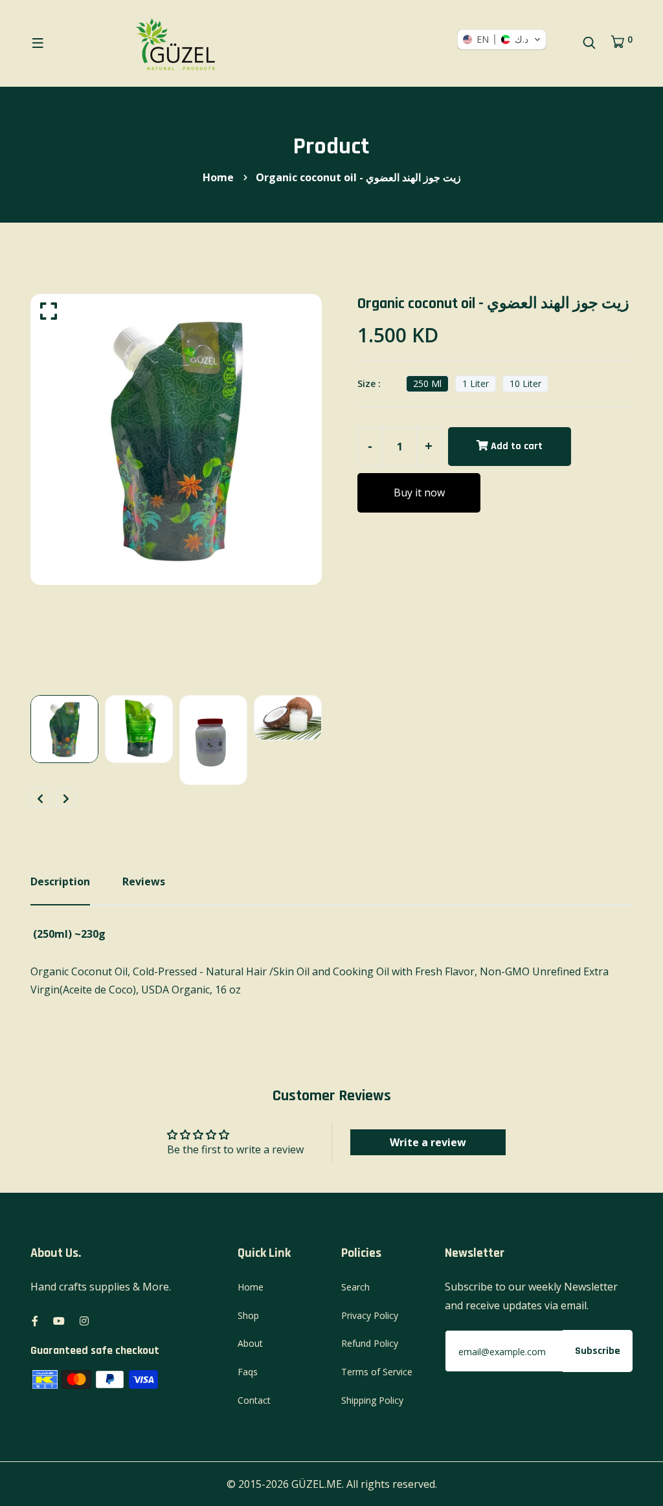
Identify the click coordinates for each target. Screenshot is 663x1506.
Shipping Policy (372, 1400)
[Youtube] (59, 1321)
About (250, 1343)
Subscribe (597, 1351)
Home (218, 177)
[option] (176, 439)
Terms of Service (376, 1372)
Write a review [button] (428, 1142)
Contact (254, 1400)
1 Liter (475, 383)
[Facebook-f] (34, 1321)
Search (355, 1287)
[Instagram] (84, 1321)
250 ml (427, 383)
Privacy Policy (369, 1315)
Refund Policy (369, 1343)
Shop (248, 1315)
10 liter (525, 383)
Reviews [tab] (143, 881)
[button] (501, 39)
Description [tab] (60, 881)
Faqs (248, 1372)
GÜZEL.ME (316, 1484)
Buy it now (419, 492)
